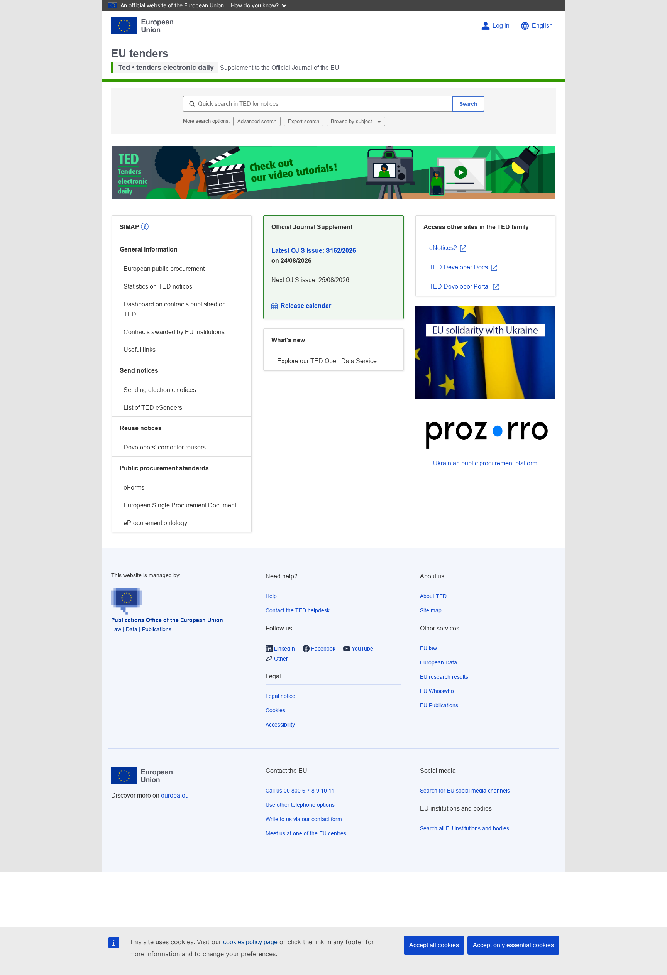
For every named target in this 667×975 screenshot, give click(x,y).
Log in (501, 25)
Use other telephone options (300, 805)
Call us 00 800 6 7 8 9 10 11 (300, 790)
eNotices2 (444, 248)
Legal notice (280, 696)
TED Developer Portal (460, 286)
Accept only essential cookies (513, 945)
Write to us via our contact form (304, 819)
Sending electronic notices (160, 390)
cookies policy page (250, 942)
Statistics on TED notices (158, 286)
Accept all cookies (434, 945)
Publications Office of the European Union (167, 620)
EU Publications (439, 705)
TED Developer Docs (459, 267)
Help (271, 596)
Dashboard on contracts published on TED (175, 309)
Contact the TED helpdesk (298, 610)
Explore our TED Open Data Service (327, 361)
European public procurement (164, 268)
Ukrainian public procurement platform (485, 463)
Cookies (275, 710)
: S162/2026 (313, 250)
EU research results (444, 677)
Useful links (140, 349)
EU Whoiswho (437, 691)
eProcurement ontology (155, 523)
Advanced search (256, 121)
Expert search (303, 121)
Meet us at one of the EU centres (306, 833)
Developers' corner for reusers (165, 447)
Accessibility (280, 725)
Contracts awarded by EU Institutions (174, 332)
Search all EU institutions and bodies (464, 828)
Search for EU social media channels (465, 790)
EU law (428, 648)
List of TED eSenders (153, 407)
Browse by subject (352, 121)
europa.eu (175, 795)
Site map (431, 610)
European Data (438, 662)
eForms (134, 487)
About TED (433, 596)
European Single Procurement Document (180, 505)
